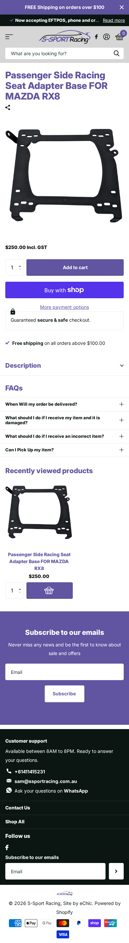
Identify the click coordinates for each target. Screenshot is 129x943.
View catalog (9, 37)
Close (121, 7)
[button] (21, 261)
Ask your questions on (51, 791)
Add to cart (75, 267)
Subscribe (65, 693)
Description (23, 365)
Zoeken (116, 53)
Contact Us (17, 807)
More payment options (64, 307)
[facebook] (7, 847)
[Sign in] (106, 37)
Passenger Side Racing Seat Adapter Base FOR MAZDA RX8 (39, 561)
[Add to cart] (49, 590)
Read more (114, 20)
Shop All (14, 821)
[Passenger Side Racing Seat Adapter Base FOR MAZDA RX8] (39, 512)
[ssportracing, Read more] (96, 37)
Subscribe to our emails (32, 857)
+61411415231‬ (30, 771)
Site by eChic (77, 903)
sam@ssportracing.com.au (46, 781)
